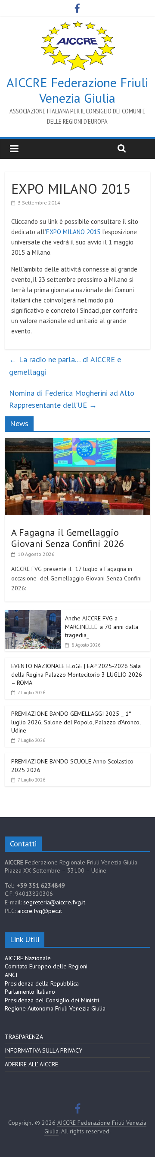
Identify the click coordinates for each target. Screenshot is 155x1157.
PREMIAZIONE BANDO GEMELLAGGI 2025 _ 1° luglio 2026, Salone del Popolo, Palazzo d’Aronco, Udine (75, 722)
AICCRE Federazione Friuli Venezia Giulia (77, 90)
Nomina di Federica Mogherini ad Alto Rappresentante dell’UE (71, 399)
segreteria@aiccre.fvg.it (54, 902)
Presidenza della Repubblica (42, 983)
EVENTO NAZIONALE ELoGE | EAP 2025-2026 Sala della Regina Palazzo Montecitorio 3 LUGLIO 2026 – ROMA (76, 674)
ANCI (11, 975)
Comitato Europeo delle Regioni (46, 966)
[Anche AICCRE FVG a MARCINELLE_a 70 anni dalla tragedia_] (33, 615)
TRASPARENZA (24, 1037)
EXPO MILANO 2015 (73, 232)
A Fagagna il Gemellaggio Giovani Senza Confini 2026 (67, 537)
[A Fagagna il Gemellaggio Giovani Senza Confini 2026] (77, 443)
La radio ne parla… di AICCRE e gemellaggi (65, 365)
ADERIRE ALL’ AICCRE (31, 1064)
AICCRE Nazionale (28, 958)
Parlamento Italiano (30, 991)
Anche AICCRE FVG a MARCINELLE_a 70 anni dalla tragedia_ (101, 626)
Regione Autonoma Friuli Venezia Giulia (55, 1008)
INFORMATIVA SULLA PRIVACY (43, 1050)
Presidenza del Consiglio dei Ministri (52, 1000)
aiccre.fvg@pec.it (39, 911)
